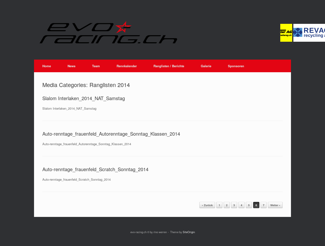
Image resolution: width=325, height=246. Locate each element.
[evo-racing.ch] (154, 32)
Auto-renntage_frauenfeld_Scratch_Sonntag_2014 (95, 169)
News (71, 66)
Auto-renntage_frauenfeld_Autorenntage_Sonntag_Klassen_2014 (111, 133)
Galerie (206, 66)
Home (46, 66)
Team (96, 66)
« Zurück (207, 205)
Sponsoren (236, 66)
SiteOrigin (189, 232)
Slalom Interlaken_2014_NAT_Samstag (83, 98)
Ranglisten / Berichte (168, 66)
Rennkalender (127, 66)
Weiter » (275, 205)
